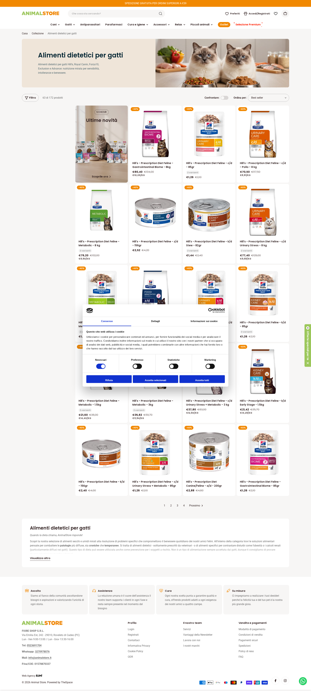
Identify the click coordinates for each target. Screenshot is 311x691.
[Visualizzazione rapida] (177, 113)
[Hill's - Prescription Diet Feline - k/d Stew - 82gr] (209, 212)
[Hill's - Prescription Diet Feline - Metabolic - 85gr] (101, 293)
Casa (25, 33)
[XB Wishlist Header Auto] (275, 13)
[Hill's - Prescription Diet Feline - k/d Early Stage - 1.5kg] (263, 371)
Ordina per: (240, 97)
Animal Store (38, 682)
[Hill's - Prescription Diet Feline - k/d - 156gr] (101, 452)
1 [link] (164, 505)
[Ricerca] (160, 14)
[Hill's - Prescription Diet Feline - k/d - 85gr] (263, 293)
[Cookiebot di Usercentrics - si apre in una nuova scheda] (210, 310)
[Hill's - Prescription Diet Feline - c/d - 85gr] (209, 134)
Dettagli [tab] (155, 321)
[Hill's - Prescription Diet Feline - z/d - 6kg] (155, 293)
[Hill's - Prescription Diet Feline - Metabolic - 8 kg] (101, 210)
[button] (308, 345)
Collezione (38, 33)
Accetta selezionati (155, 380)
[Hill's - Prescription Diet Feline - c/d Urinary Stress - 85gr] (209, 293)
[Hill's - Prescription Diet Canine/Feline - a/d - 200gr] (209, 452)
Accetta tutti (202, 380)
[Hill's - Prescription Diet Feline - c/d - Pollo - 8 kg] (263, 134)
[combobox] (116, 13)
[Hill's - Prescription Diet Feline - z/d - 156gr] (155, 212)
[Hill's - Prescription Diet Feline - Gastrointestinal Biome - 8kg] (155, 134)
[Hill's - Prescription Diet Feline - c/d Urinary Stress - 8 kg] (263, 212)
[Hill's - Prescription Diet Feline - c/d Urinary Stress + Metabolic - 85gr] (155, 452)
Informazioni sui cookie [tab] (204, 321)
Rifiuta (109, 380)
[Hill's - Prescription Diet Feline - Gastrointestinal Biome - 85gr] (263, 452)
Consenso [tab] (107, 321)
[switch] (137, 366)
